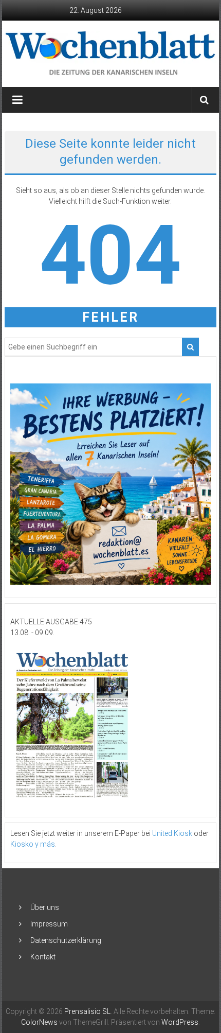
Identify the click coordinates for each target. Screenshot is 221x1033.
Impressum (49, 924)
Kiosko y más (32, 844)
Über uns (44, 907)
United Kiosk (172, 833)
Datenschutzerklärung (65, 940)
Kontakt (43, 957)
